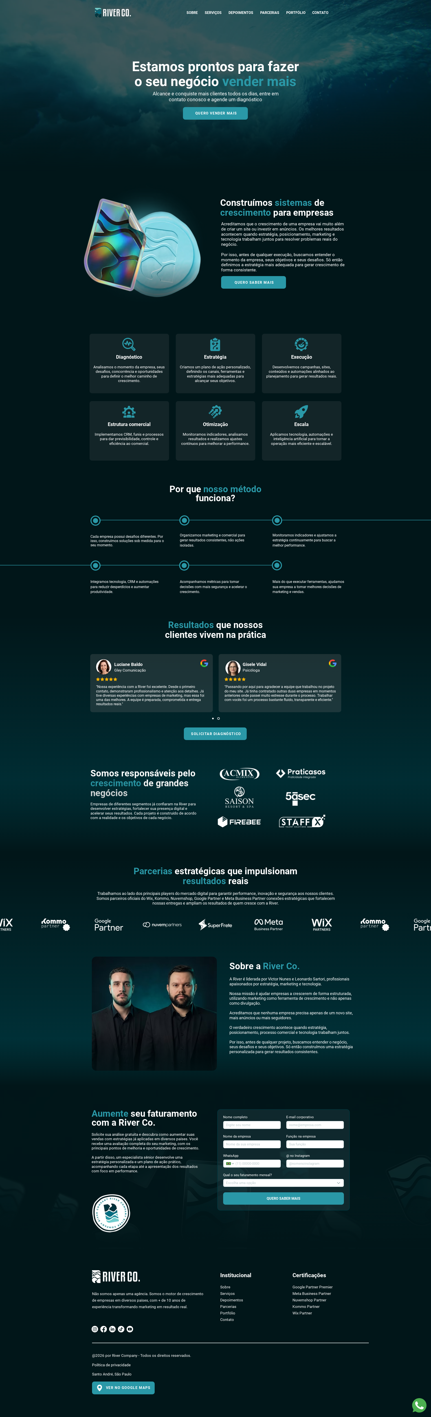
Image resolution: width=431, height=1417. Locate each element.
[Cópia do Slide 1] (219, 718)
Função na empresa (301, 1136)
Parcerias (228, 1306)
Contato (227, 1319)
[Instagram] (95, 1329)
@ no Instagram (298, 1156)
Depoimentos (231, 1300)
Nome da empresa (237, 1136)
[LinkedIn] (112, 1329)
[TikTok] (121, 1329)
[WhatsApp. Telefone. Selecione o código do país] (230, 1163)
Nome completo (235, 1117)
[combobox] (283, 1183)
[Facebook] (103, 1329)
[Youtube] (130, 1329)
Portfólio (227, 1313)
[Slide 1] (213, 718)
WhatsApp (230, 1156)
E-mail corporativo (300, 1117)
